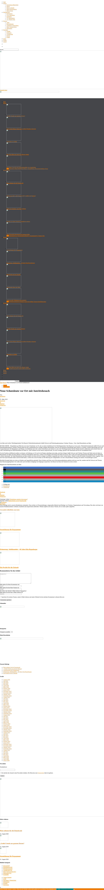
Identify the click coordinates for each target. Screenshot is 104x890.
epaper (5, 41)
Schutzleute (6, 487)
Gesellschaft (9, 34)
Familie (8, 31)
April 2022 (6, 756)
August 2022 (6, 750)
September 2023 (7, 731)
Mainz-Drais (9, 11)
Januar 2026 (6, 690)
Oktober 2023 (6, 729)
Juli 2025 (5, 698)
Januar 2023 (6, 743)
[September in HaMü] (13, 140)
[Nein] (74, 889)
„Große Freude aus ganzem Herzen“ (15, 116)
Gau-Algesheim (10, 15)
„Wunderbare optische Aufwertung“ (18, 499)
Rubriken (5, 30)
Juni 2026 (5, 682)
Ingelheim (9, 16)
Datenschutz (41, 773)
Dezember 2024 (7, 709)
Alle (7, 168)
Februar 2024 (6, 723)
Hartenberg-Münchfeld (12, 5)
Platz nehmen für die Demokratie (14, 183)
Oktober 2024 (6, 712)
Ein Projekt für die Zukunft (13, 274)
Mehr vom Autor (15, 509)
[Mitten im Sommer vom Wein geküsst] (13, 207)
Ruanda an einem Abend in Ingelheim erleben (18, 221)
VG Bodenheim (10, 18)
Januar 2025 (6, 707)
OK (57, 889)
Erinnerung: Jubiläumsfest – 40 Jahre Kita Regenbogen (20, 263)
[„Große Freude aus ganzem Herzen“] (13, 114)
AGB (4, 879)
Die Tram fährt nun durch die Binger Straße (17, 154)
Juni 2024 (5, 718)
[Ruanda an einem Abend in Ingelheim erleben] (13, 220)
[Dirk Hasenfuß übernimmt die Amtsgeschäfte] (13, 233)
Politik (5, 40)
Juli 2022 (5, 751)
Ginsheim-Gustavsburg (12, 25)
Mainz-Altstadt (10, 8)
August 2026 (6, 679)
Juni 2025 (5, 700)
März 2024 (6, 722)
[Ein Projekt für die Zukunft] (13, 273)
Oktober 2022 (6, 747)
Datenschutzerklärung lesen (66, 889)
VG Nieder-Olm (10, 19)
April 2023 (6, 738)
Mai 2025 (5, 701)
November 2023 (7, 728)
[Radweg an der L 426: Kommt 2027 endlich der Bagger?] (13, 194)
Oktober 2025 (6, 694)
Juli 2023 (5, 734)
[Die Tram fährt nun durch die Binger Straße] (13, 153)
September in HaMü (11, 141)
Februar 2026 (6, 688)
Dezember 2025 (7, 691)
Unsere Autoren (7, 877)
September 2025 (7, 696)
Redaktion (2, 396)
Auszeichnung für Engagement (14, 250)
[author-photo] (3, 502)
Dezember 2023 (7, 726)
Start (4, 2)
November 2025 (7, 693)
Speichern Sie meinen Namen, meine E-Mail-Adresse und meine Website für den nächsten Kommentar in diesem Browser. (33, 597)
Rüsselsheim (6, 387)
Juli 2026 (5, 681)
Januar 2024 (6, 725)
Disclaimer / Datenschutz (9, 880)
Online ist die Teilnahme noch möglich (16, 300)
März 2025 (6, 704)
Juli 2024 (5, 716)
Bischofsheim (9, 24)
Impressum (6, 884)
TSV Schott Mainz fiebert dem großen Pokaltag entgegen (21, 129)
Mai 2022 (5, 754)
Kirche (8, 36)
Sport (4, 38)
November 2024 (7, 710)
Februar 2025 (6, 706)
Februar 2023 (6, 741)
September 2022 (7, 748)
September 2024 (7, 713)
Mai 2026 (5, 684)
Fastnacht (8, 33)
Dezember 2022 (7, 744)
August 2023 (6, 732)
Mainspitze (9, 28)
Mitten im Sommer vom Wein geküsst (16, 208)
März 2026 (6, 687)
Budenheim (9, 13)
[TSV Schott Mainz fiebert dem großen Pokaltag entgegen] (13, 127)
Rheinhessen (6, 12)
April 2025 (6, 703)
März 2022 (6, 757)
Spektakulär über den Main (13, 287)
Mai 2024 (5, 719)
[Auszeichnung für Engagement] (12, 248)
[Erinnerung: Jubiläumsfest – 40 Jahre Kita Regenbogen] (13, 261)
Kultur (8, 37)
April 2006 (6, 759)
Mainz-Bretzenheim (11, 9)
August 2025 (6, 697)
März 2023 (6, 740)
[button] (4, 468)
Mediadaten (6, 881)
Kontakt (5, 883)
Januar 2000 (6, 760)
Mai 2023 (5, 737)
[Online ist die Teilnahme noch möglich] (13, 298)
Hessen (5, 21)
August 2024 (6, 715)
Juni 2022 (5, 753)
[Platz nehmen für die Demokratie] (13, 181)
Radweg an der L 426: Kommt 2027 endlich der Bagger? (21, 196)
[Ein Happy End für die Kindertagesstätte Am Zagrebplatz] (13, 166)
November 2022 (7, 746)
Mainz (4, 3)
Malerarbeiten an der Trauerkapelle (17, 500)
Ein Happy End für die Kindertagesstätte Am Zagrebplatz (21, 167)
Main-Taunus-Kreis (11, 27)
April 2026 (6, 685)
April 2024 (6, 721)
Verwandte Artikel (5, 509)
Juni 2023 (5, 735)
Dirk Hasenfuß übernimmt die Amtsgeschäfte (18, 234)
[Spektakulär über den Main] (13, 286)
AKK (7, 22)
